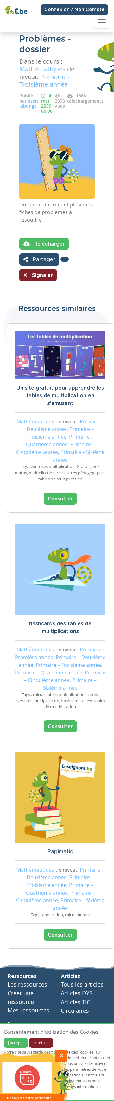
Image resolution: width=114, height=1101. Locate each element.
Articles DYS (76, 993)
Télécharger (49, 244)
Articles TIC (75, 1002)
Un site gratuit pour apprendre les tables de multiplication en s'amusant (60, 395)
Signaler (41, 275)
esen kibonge (28, 103)
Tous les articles (82, 984)
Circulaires (75, 1010)
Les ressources (27, 984)
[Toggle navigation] (102, 22)
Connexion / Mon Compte (74, 9)
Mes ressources (28, 1010)
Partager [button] (43, 259)
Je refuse (41, 1042)
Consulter (60, 498)
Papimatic (60, 851)
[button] (64, 259)
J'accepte (16, 1042)
